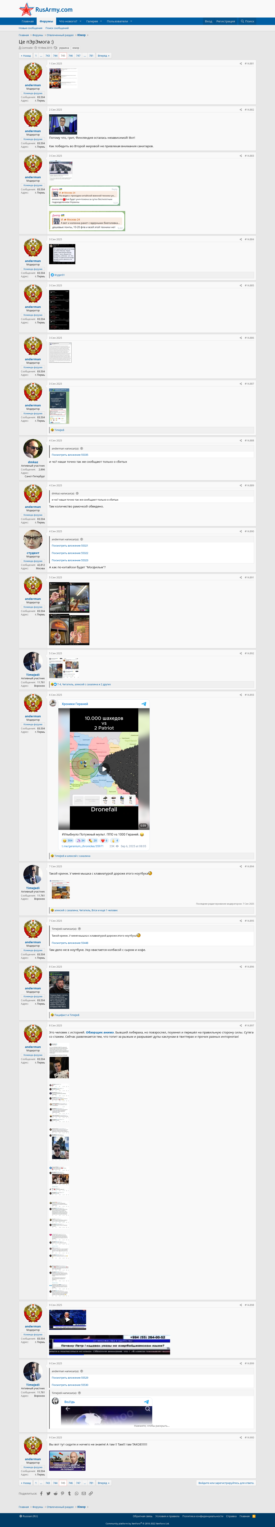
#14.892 (249, 653)
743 (47, 55)
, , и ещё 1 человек (86, 910)
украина (64, 48)
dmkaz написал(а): (63, 493)
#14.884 (249, 239)
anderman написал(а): (65, 448)
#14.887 (249, 383)
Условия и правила (167, 1516)
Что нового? (68, 21)
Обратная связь (143, 1516)
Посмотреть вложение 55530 (70, 1385)
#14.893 (249, 695)
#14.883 (249, 155)
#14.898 (249, 1305)
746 (70, 55)
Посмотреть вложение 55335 (70, 455)
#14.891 (249, 577)
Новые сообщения (30, 28)
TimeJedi (33, 675)
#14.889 (249, 485)
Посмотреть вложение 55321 (70, 545)
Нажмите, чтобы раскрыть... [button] (152, 1426)
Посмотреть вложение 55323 (70, 560)
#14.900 (249, 1437)
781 (91, 55)
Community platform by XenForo (138, 1523)
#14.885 (249, 285)
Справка (231, 1516)
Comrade (27, 48)
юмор (75, 48)
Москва (40, 568)
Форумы (46, 21)
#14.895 (249, 920)
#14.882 (249, 109)
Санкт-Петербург (35, 476)
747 (78, 55)
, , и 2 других (84, 684)
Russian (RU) (30, 1516)
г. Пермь (40, 100)
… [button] (41, 55)
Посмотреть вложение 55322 (70, 553)
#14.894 (249, 866)
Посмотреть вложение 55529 (70, 1377)
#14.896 (249, 966)
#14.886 (249, 338)
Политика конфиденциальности (202, 1516)
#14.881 (249, 63)
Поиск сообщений (57, 28)
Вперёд (102, 55)
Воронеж (39, 685)
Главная (28, 21)
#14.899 (249, 1363)
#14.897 (249, 1025)
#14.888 (249, 440)
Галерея (92, 21)
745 (63, 55)
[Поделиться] (240, 63)
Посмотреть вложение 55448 (70, 943)
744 (55, 55)
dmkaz (33, 462)
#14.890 (249, 531)
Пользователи (117, 21)
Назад (27, 55)
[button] (80, 21)
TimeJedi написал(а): (64, 929)
